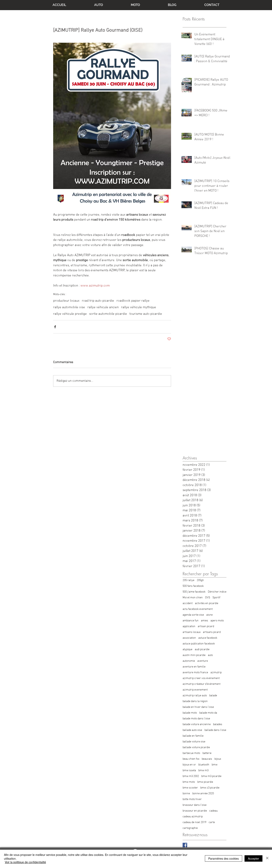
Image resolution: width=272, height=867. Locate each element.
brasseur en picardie (195, 811)
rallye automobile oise (69, 307)
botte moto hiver (192, 799)
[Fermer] (267, 858)
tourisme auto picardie (145, 314)
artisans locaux (192, 632)
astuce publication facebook (199, 643)
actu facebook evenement (198, 609)
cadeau (213, 811)
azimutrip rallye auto (195, 695)
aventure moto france (195, 672)
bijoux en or (189, 764)
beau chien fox (191, 759)
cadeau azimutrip (193, 816)
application (189, 626)
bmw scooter (190, 788)
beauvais (207, 759)
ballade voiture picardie (196, 747)
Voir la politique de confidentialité (25, 862)
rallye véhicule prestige (70, 314)
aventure (202, 661)
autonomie (189, 661)
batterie (207, 753)
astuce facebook (207, 638)
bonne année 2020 (203, 793)
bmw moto (189, 782)
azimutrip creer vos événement (201, 678)
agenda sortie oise (193, 615)
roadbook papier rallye (133, 301)
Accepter (253, 858)
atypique (187, 649)
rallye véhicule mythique (138, 307)
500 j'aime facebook (194, 592)
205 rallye (188, 580)
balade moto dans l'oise (196, 718)
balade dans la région (195, 701)
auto (210, 655)
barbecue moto (191, 753)
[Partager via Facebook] (55, 327)
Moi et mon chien (193, 597)
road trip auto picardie (98, 301)
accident (188, 603)
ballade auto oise (192, 730)
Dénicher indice (217, 592)
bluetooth (203, 764)
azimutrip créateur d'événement (201, 684)
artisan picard (206, 626)
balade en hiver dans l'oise (198, 707)
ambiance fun (191, 620)
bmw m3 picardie (211, 776)
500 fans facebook (193, 586)
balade (213, 695)
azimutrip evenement (195, 690)
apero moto (217, 620)
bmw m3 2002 (191, 776)
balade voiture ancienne (197, 724)
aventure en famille (194, 666)
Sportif (216, 597)
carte (212, 822)
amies (204, 620)
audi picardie (202, 649)
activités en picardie (206, 603)
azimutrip (216, 672)
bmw (214, 764)
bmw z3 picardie (209, 788)
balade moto (190, 713)
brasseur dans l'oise (194, 805)
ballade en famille (193, 736)
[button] (98, 5)
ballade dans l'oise (215, 730)
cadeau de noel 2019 (194, 822)
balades (217, 724)
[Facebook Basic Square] (185, 845)
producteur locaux (66, 301)
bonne (186, 793)
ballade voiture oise (194, 741)
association (189, 638)
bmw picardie (205, 782)
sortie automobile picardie (108, 314)
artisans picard (212, 632)
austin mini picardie (194, 655)
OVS (207, 597)
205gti (200, 580)
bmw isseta (189, 770)
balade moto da (208, 713)
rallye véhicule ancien (103, 307)
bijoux (217, 759)
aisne (209, 615)
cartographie (190, 828)
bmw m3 (203, 770)
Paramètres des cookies (223, 858)
